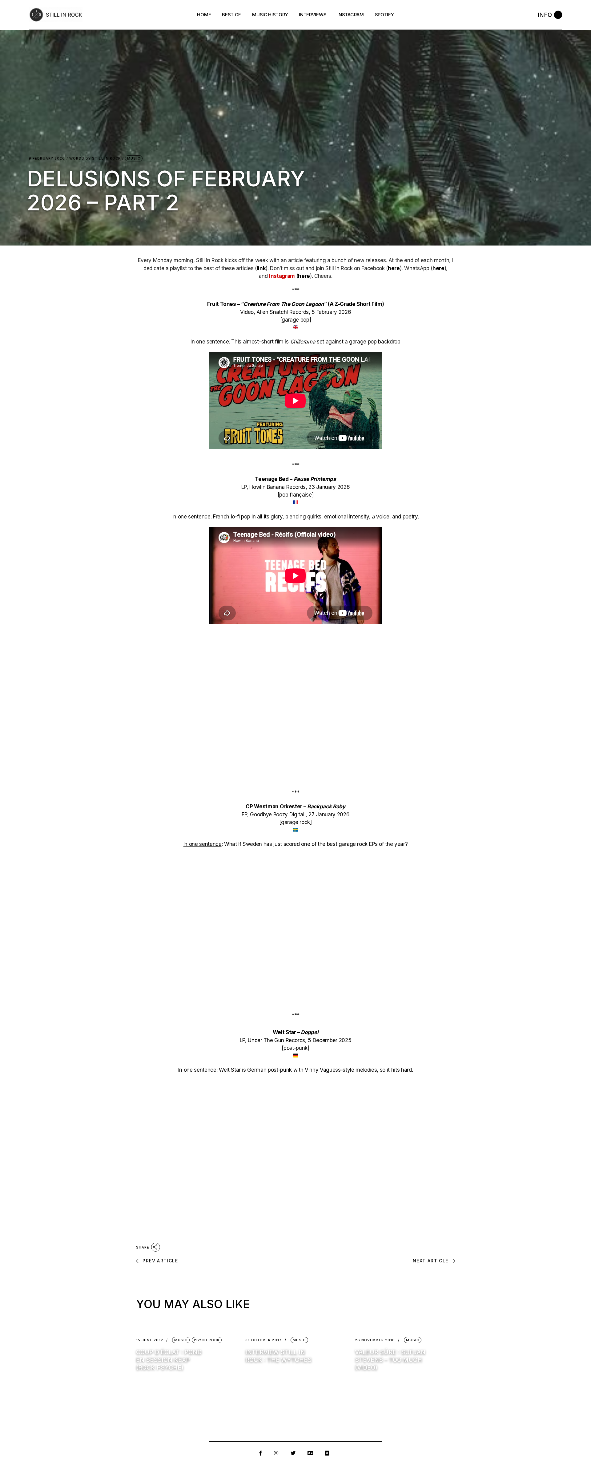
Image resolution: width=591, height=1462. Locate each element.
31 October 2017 (263, 1340)
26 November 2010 (375, 1340)
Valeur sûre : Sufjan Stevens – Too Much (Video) (390, 1360)
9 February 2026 (47, 158)
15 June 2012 (149, 1340)
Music (133, 158)
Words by (95, 158)
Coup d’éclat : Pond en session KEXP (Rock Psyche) (169, 1360)
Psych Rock (206, 1340)
